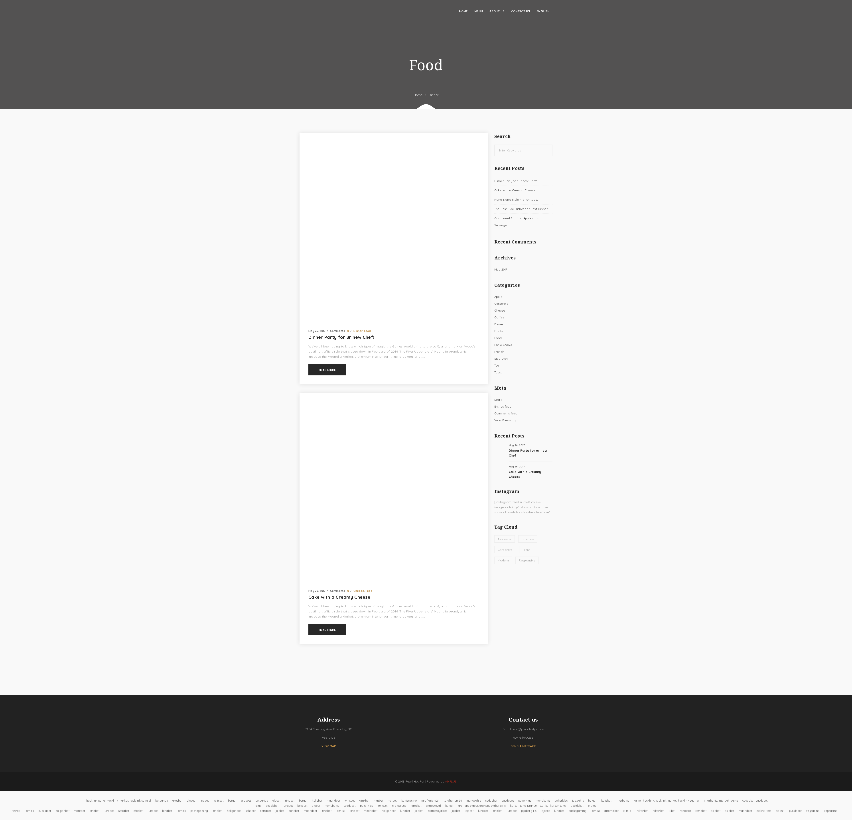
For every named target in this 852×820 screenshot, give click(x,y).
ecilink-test (764, 810)
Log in (499, 399)
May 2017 (500, 269)
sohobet (250, 810)
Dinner (434, 95)
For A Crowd (503, 345)
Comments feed (506, 413)
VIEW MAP (328, 746)
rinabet (204, 800)
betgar (232, 800)
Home (418, 95)
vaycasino (813, 810)
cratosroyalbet (437, 810)
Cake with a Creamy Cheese (339, 597)
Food (367, 331)
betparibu (161, 800)
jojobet (280, 810)
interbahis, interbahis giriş (721, 800)
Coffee (499, 317)
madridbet (333, 800)
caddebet (491, 800)
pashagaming (199, 810)
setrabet (123, 810)
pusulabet (272, 805)
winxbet (350, 800)
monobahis (473, 800)
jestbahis (578, 800)
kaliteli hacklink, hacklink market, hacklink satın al (667, 800)
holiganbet (62, 810)
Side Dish (501, 358)
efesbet (138, 810)
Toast (498, 372)
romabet (685, 810)
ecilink (780, 810)
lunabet (288, 805)
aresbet (177, 800)
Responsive (527, 560)
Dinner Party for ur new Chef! (341, 337)
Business (528, 539)
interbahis (622, 800)
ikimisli (29, 810)
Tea (496, 365)
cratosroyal (399, 805)
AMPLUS (451, 781)
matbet (378, 800)
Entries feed (502, 406)
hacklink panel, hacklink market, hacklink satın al (118, 800)
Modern (503, 560)
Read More (327, 370)
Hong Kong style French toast (516, 199)
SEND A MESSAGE (523, 746)
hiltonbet (642, 810)
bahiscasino (409, 800)
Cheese (358, 590)
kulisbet (218, 800)
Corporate (505, 549)
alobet (191, 800)
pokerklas (524, 800)
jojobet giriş (528, 810)
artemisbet (611, 810)
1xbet (672, 810)
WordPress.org (505, 420)
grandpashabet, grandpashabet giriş (482, 805)
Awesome (505, 539)
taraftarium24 (430, 800)
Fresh (526, 549)
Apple (498, 296)
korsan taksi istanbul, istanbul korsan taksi (538, 805)
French (499, 351)
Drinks (498, 331)
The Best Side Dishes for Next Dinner (521, 209)
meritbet (79, 810)
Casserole (501, 303)
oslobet (715, 810)
